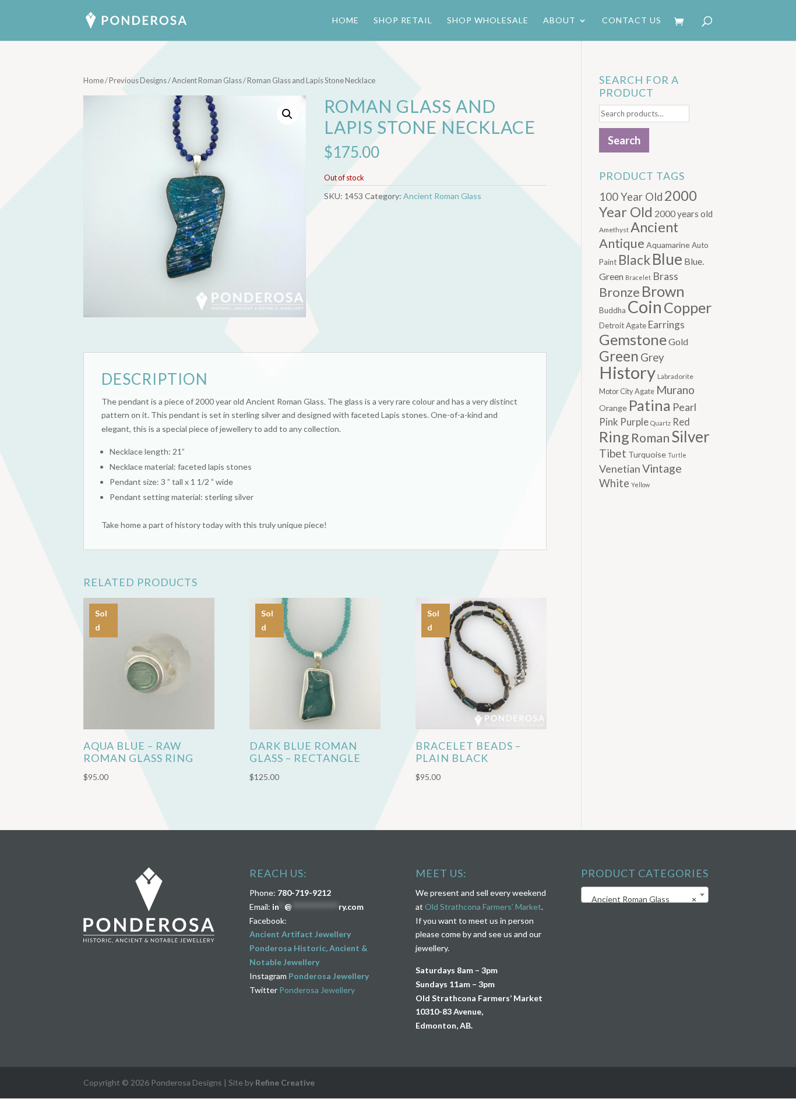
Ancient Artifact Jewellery (300, 934)
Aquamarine (668, 245)
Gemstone (633, 339)
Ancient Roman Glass (207, 80)
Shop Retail (403, 20)
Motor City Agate (626, 391)
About (559, 20)
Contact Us (631, 20)
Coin (645, 307)
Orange (613, 408)
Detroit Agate (622, 325)
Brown (663, 291)
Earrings (666, 324)
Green (619, 356)
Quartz (660, 423)
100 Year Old (631, 196)
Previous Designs (138, 80)
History (627, 372)
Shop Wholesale (488, 20)
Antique (621, 243)
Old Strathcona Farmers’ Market (483, 907)
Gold (678, 341)
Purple (634, 422)
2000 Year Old (648, 203)
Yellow (640, 484)
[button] (287, 114)
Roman (650, 437)
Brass (665, 276)
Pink (608, 422)
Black (634, 260)
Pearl (684, 406)
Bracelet (638, 277)
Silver (690, 436)
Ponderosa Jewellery (328, 976)
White (614, 483)
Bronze (619, 292)
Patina (650, 405)
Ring (614, 436)
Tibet (612, 453)
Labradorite (675, 376)
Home (345, 20)
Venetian (619, 468)
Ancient (654, 227)
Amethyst (614, 229)
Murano (675, 389)
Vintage (662, 468)
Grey (652, 357)
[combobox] (645, 895)
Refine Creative (285, 1082)
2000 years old (683, 213)
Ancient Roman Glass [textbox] (641, 899)
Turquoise (647, 454)
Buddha (612, 310)
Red (681, 421)
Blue (667, 259)
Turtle (677, 455)
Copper (688, 307)
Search (624, 140)
